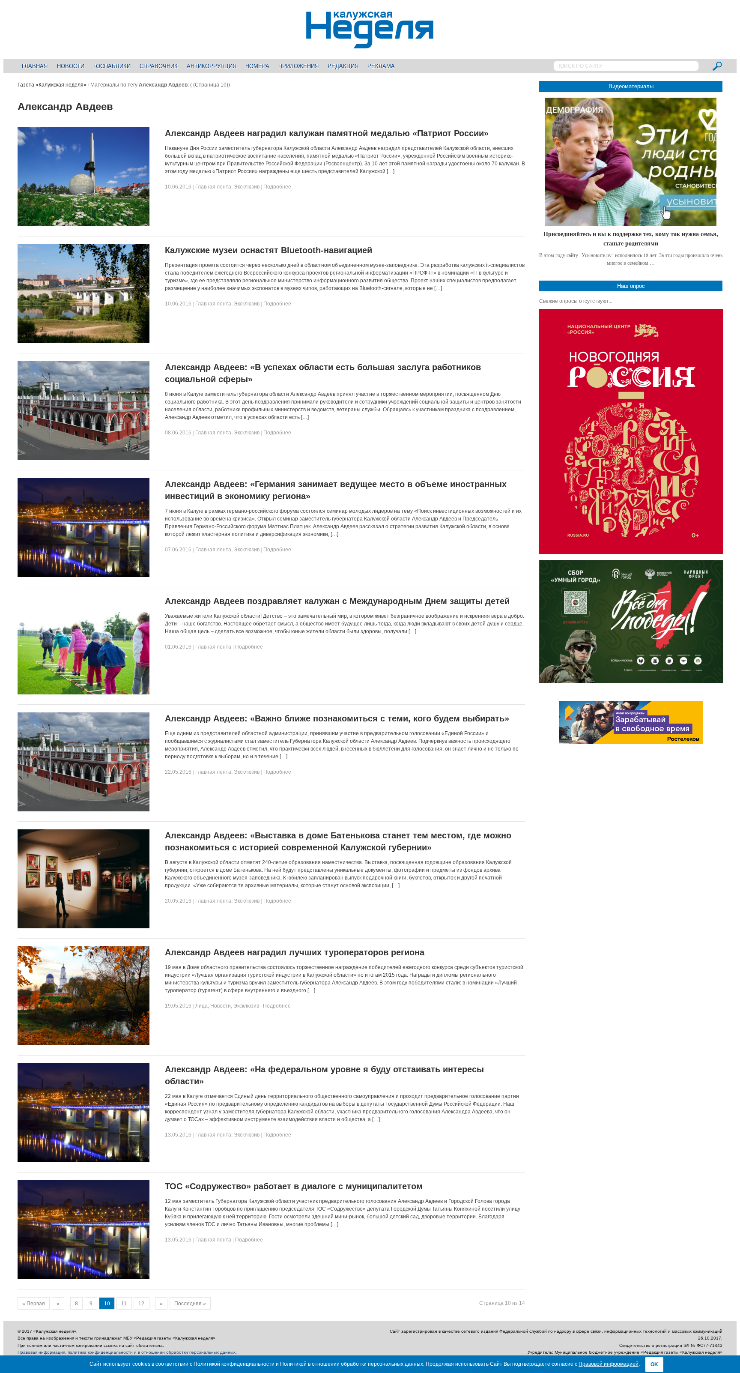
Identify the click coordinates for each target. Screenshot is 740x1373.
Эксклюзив (247, 187)
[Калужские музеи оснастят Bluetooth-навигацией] (83, 341)
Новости (70, 66)
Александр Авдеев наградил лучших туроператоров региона (294, 952)
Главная (35, 66)
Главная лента (213, 187)
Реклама (381, 66)
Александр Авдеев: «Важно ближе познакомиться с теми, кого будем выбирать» (337, 718)
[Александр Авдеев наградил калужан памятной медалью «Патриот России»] (83, 224)
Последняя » (190, 1304)
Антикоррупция (211, 66)
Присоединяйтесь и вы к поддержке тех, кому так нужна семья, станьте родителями (630, 238)
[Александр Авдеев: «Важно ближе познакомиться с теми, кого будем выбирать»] (83, 810)
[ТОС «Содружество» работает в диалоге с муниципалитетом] (83, 1277)
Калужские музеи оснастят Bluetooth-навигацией (268, 250)
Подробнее (277, 187)
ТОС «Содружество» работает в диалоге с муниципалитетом (294, 1186)
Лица (201, 1006)
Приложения (298, 66)
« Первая (33, 1304)
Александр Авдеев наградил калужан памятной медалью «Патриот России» (327, 133)
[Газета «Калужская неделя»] (370, 43)
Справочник (159, 66)
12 (141, 1304)
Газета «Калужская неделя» (52, 85)
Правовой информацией (609, 1364)
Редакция (343, 66)
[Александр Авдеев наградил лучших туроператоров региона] (83, 1044)
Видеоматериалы (631, 86)
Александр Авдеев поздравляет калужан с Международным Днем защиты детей (337, 601)
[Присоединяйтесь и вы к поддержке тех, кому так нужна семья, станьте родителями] (630, 162)
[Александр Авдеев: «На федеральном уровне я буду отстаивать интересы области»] (83, 1161)
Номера (257, 66)
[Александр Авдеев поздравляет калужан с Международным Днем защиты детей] (83, 693)
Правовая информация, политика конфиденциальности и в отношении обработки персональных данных (127, 1352)
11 (124, 1304)
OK (654, 1364)
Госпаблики (112, 66)
